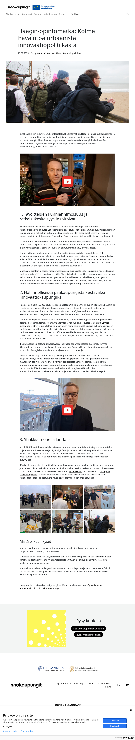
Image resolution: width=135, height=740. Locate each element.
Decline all (114, 726)
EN (127, 14)
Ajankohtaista (13, 14)
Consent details (9, 731)
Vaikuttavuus (50, 14)
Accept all (114, 720)
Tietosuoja (58, 704)
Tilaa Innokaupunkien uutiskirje (88, 628)
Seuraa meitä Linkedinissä (89, 634)
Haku (76, 14)
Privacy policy (27, 731)
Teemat (38, 14)
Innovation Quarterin (63, 236)
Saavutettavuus (73, 704)
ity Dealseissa (75, 471)
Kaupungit (27, 14)
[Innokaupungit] (19, 7)
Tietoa (62, 14)
